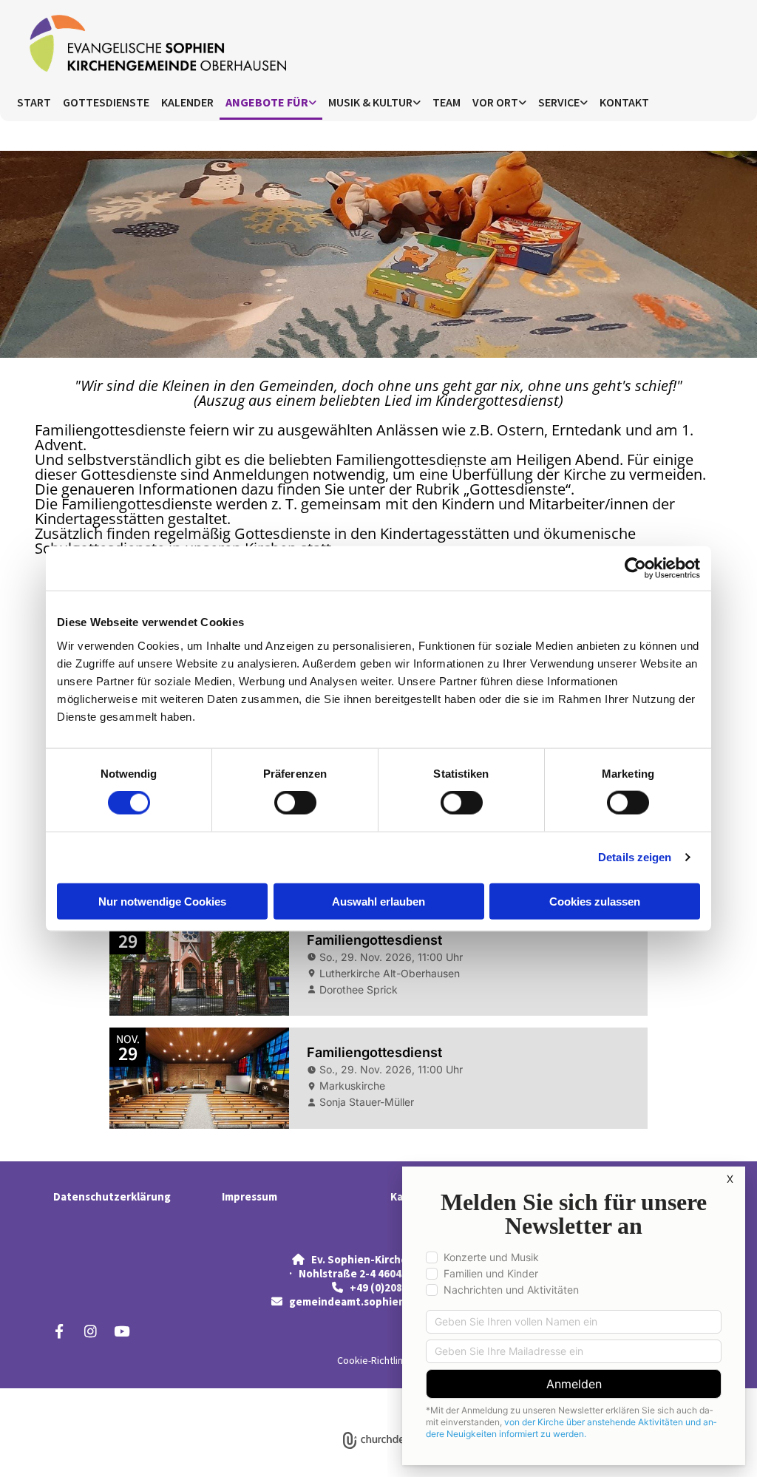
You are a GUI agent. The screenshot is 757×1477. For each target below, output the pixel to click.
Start (34, 102)
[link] (271, 103)
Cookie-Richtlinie (374, 1360)
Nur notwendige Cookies (162, 900)
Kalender (187, 102)
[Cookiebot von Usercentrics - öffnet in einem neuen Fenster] (635, 568)
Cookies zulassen (594, 900)
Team (446, 102)
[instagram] (90, 1331)
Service (559, 102)
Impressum (249, 1196)
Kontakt (624, 102)
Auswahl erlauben (378, 900)
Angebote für (266, 102)
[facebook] (59, 1331)
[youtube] (121, 1331)
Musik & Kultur (370, 102)
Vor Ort (495, 102)
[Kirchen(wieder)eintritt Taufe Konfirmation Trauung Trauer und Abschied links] (584, 103)
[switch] (295, 803)
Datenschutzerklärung (112, 1196)
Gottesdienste (106, 102)
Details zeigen (634, 857)
